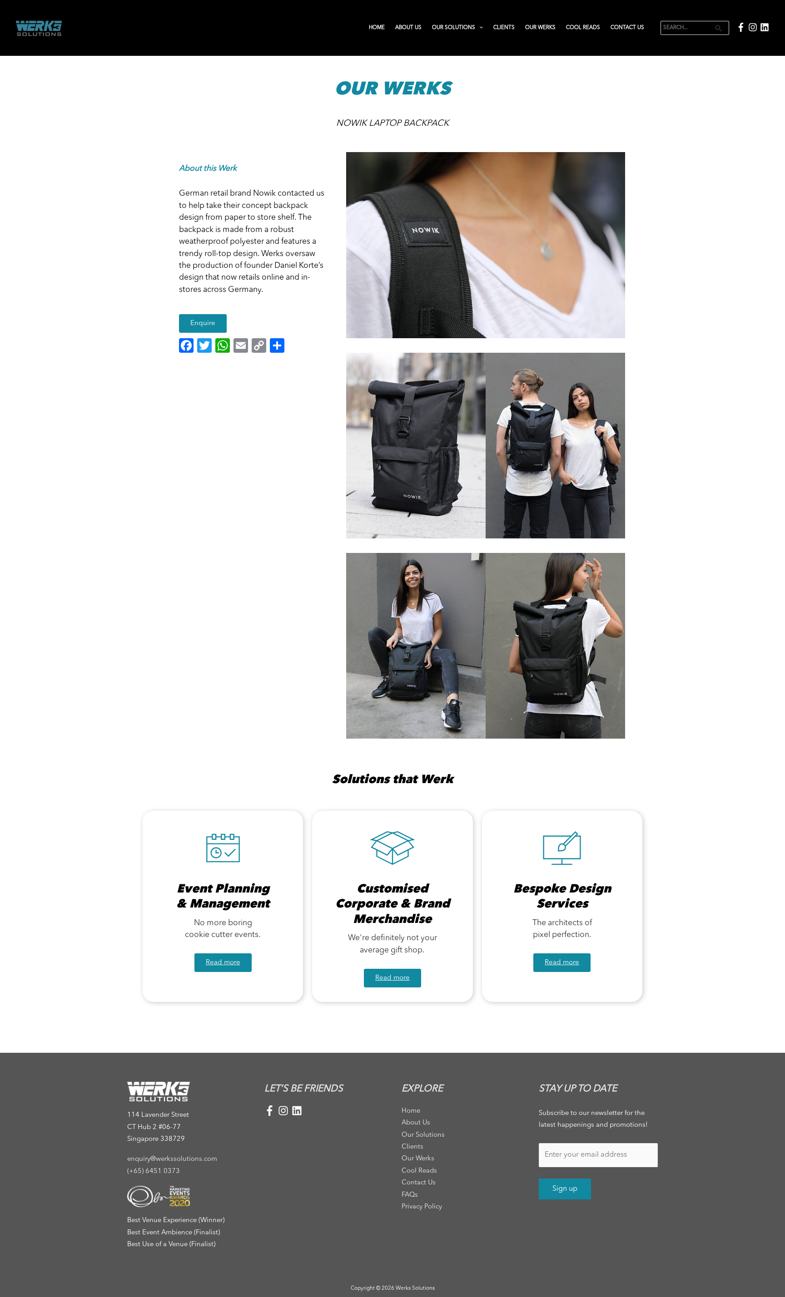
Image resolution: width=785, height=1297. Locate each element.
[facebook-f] (742, 27)
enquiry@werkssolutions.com (172, 1159)
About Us (408, 27)
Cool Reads (583, 27)
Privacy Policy (422, 1206)
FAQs (410, 1195)
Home (377, 27)
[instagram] (754, 27)
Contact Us (627, 27)
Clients (504, 27)
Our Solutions (453, 27)
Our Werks (540, 27)
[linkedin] (764, 27)
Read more (223, 962)
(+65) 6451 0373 (153, 1171)
